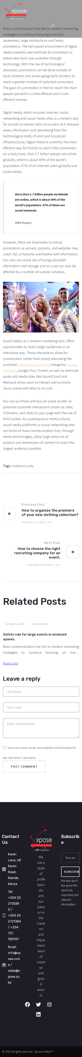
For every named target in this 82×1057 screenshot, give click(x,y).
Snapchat (42, 364)
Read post (10, 663)
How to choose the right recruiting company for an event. (37, 553)
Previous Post (33, 504)
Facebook (26, 364)
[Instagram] (52, 1007)
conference (19, 466)
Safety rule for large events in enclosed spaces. (34, 637)
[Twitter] (41, 1007)
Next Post (52, 543)
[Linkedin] (41, 1017)
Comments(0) (39, 624)
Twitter (72, 364)
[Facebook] (30, 1007)
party (30, 466)
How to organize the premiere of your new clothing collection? (50, 512)
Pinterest (9, 370)
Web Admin (27, 522)
